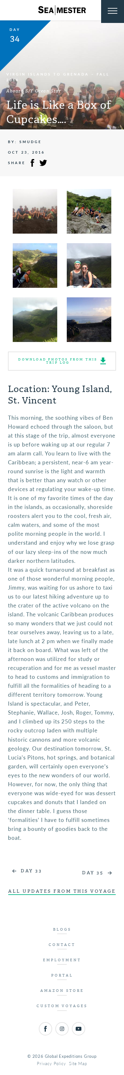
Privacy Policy (51, 1063)
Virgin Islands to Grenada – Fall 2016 (58, 77)
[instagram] (62, 1028)
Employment (62, 960)
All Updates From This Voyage (62, 891)
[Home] (62, 10)
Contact (62, 944)
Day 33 (31, 871)
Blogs (62, 929)
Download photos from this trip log (57, 361)
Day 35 (92, 873)
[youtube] (78, 1028)
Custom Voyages (62, 1006)
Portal (62, 975)
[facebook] (45, 1028)
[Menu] (112, 11)
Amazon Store (62, 990)
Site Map (78, 1063)
